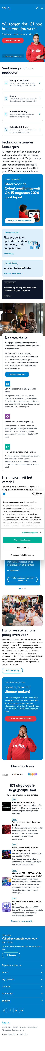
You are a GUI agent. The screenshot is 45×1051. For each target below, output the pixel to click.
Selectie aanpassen (30, 532)
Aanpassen (21, 547)
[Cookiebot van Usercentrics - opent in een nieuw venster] (32, 493)
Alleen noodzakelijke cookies (22, 555)
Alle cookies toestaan (22, 540)
